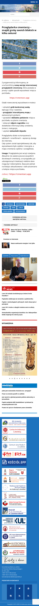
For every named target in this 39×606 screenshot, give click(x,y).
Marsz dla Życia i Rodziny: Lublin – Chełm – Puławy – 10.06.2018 (22, 230)
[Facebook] (10, 588)
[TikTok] (19, 596)
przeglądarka (7, 211)
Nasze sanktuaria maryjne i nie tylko (23, 243)
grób (13, 207)
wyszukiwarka (20, 211)
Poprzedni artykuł (19, 217)
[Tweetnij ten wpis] (19, 68)
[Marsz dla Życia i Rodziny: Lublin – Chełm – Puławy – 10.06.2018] (5, 233)
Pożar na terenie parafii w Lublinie (13, 394)
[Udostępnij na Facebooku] (19, 63)
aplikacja (10, 204)
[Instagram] (10, 596)
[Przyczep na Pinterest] (19, 72)
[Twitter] (19, 588)
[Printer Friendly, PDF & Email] (5, 179)
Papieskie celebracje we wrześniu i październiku (17, 299)
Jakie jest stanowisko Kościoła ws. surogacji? (16, 391)
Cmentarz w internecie (10, 239)
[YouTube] (28, 588)
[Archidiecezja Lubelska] (19, 8)
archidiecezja (20, 204)
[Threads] (28, 596)
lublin (21, 207)
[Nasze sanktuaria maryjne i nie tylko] (5, 247)
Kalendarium (24, 256)
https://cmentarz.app (19, 98)
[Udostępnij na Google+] (19, 76)
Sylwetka (6, 256)
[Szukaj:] (19, 14)
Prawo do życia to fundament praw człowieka (17, 407)
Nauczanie (14, 256)
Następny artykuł (19, 219)
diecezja (5, 207)
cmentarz (31, 204)
